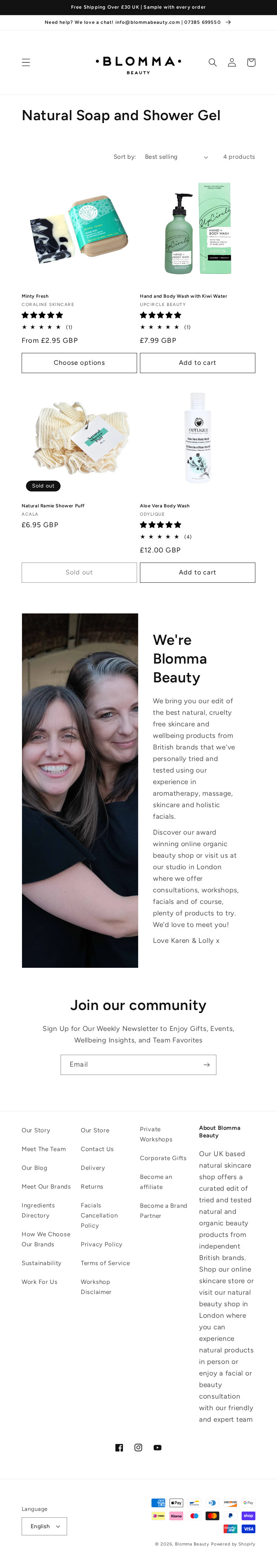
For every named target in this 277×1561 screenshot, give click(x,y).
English (40, 1526)
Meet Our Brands (46, 1186)
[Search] (213, 62)
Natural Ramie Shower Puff (53, 505)
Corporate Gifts (163, 1158)
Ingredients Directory (38, 1210)
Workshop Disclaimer (96, 1286)
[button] (26, 62)
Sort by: (125, 156)
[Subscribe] (206, 1065)
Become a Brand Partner (164, 1210)
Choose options (79, 363)
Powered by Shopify (233, 1544)
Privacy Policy (102, 1244)
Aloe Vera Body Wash (164, 505)
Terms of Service (105, 1263)
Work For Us (40, 1281)
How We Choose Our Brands (46, 1239)
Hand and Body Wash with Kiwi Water (183, 296)
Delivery (93, 1167)
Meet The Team (44, 1149)
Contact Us (97, 1149)
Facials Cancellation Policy (99, 1215)
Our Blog (35, 1167)
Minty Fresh (35, 296)
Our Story (36, 1130)
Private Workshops (156, 1134)
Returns (92, 1186)
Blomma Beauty (192, 1544)
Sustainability (42, 1263)
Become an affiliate (156, 1181)
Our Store (95, 1130)
